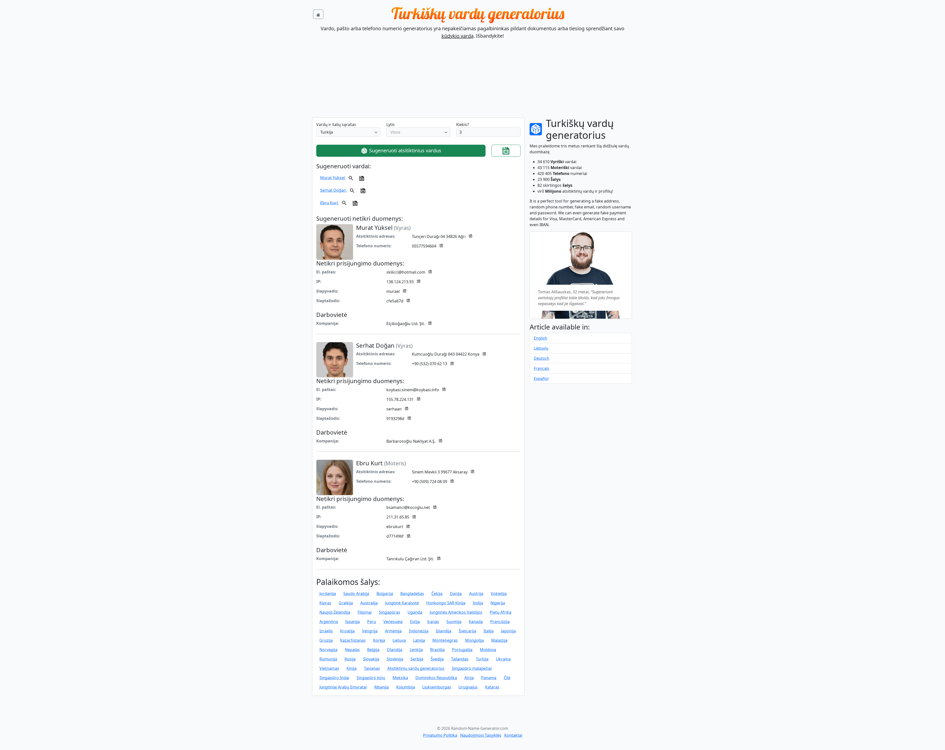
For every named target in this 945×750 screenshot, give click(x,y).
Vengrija (370, 631)
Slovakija (371, 659)
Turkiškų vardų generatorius (477, 13)
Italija (489, 631)
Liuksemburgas (436, 687)
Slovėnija (395, 659)
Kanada (476, 621)
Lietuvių (541, 348)
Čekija (436, 593)
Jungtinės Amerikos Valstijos (456, 612)
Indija (478, 603)
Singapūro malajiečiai (472, 668)
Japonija (508, 631)
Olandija (394, 649)
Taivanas (372, 668)
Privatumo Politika (440, 735)
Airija (469, 677)
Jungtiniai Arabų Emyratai (343, 687)
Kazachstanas (353, 640)
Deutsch (541, 358)
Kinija (351, 668)
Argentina (328, 621)
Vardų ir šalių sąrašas (336, 124)
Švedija (437, 659)
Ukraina (503, 659)
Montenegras (445, 640)
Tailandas (460, 659)
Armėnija (393, 631)
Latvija (419, 640)
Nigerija (497, 603)
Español (541, 378)
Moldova (488, 649)
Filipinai (365, 612)
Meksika (400, 677)
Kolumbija (405, 687)
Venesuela (393, 621)
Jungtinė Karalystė (402, 603)
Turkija (482, 659)
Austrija (476, 593)
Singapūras (389, 612)
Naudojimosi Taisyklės (480, 735)
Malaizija (499, 640)
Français (541, 368)
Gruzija (326, 640)
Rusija (350, 659)
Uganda (415, 612)
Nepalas (352, 649)
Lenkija (416, 649)
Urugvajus (468, 687)
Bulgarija (385, 593)
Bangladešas (412, 593)
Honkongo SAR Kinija (445, 603)
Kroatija (347, 631)
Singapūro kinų (371, 677)
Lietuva (399, 640)
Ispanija (352, 621)
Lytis (390, 124)
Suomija (453, 621)
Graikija (346, 603)
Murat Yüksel (333, 177)
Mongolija (474, 640)
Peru (371, 621)
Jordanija (327, 593)
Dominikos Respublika (436, 677)
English (540, 338)
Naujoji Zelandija (334, 612)
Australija (369, 603)
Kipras (325, 603)
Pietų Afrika (500, 612)
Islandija (443, 631)
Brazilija (437, 649)
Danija (456, 593)
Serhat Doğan (333, 190)
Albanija (381, 687)
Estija (415, 621)
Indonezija (418, 631)
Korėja (379, 640)
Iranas (433, 621)
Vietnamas (329, 668)
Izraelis (326, 631)
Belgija (373, 649)
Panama (488, 677)
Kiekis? (462, 124)
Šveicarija (467, 631)
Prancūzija (500, 621)
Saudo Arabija (356, 593)
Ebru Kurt (329, 202)
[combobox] (348, 132)
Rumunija (328, 659)
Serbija (416, 659)
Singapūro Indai (334, 677)
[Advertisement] (472, 80)
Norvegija (328, 649)
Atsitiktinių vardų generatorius (415, 668)
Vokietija (499, 593)
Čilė (507, 677)
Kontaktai (513, 735)
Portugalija (462, 649)
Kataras (492, 687)
